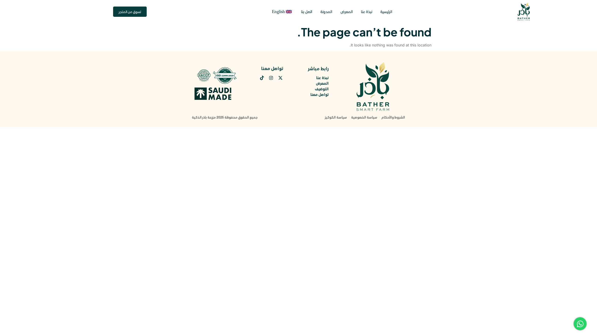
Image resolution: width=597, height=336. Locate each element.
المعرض (346, 11)
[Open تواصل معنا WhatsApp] (580, 323)
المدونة (326, 11)
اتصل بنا (306, 11)
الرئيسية (386, 11)
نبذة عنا (366, 11)
